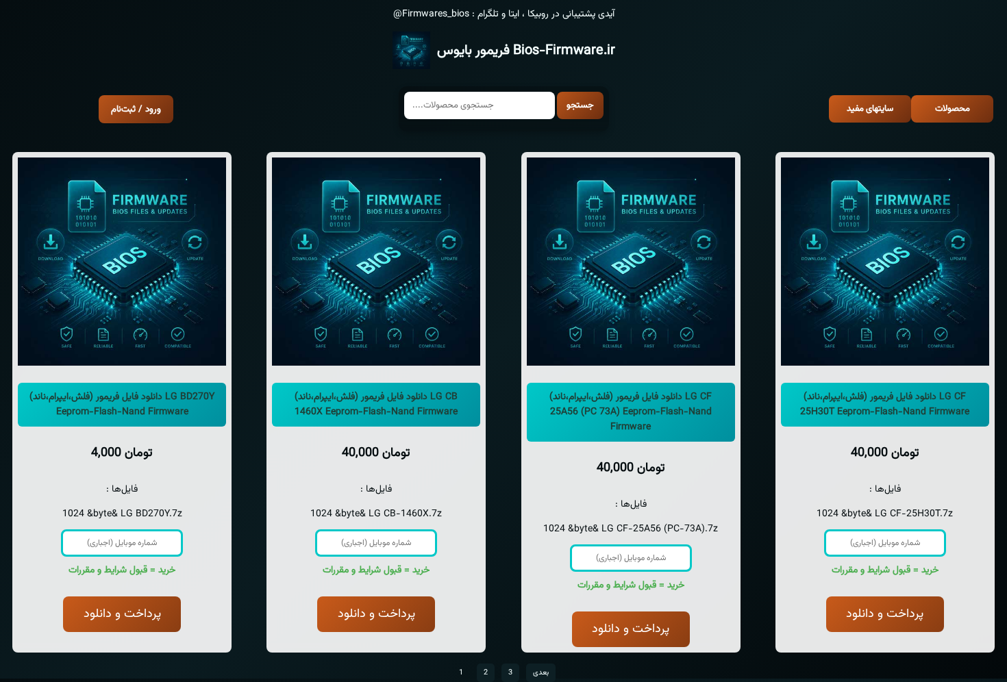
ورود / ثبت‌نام (136, 109)
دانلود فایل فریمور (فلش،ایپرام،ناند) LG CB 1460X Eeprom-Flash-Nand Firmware (376, 405)
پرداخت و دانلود (122, 614)
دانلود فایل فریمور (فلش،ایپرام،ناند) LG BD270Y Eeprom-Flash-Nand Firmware (121, 405)
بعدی (541, 673)
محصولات (952, 109)
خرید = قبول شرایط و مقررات (122, 570)
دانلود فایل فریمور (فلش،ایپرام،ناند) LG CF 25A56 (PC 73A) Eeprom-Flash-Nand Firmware (630, 412)
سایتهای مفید (870, 109)
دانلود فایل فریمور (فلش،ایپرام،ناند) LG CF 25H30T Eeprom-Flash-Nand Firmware (884, 405)
